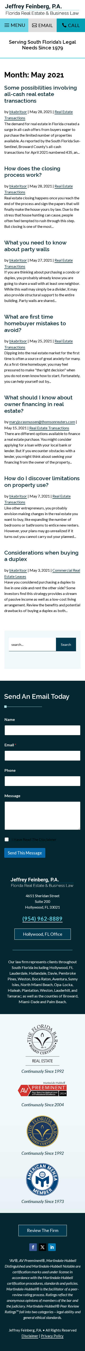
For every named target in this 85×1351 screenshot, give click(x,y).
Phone (10, 770)
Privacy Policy (52, 1336)
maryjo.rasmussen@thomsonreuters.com (42, 421)
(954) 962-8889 (42, 918)
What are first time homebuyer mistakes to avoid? (35, 323)
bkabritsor (18, 111)
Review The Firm (42, 1230)
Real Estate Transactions (49, 428)
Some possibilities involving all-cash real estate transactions (40, 94)
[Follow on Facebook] (33, 1247)
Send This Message (25, 852)
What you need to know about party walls (35, 245)
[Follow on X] (42, 1247)
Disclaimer (29, 1336)
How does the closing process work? (32, 171)
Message (12, 795)
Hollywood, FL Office (42, 934)
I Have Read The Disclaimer (34, 839)
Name (9, 719)
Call (74, 25)
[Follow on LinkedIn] (52, 1247)
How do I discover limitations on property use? (42, 481)
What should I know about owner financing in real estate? (38, 404)
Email (45, 25)
